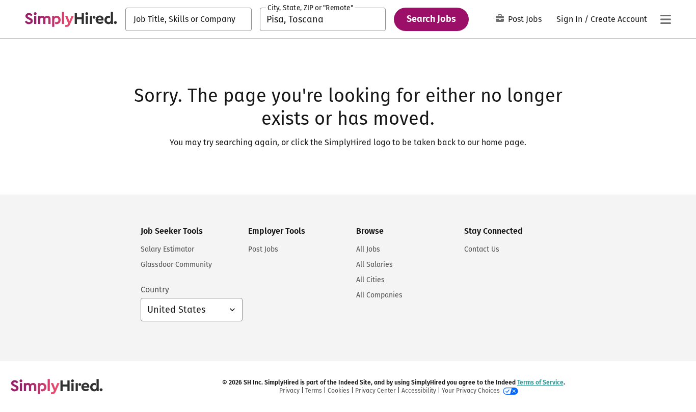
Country (155, 289)
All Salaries (374, 264)
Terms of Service (540, 382)
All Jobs (368, 249)
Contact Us (481, 249)
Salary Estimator (167, 249)
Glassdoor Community (176, 264)
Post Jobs (525, 19)
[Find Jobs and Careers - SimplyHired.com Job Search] (70, 19)
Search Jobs (431, 18)
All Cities (370, 280)
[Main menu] (665, 19)
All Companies (379, 295)
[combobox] (188, 19)
